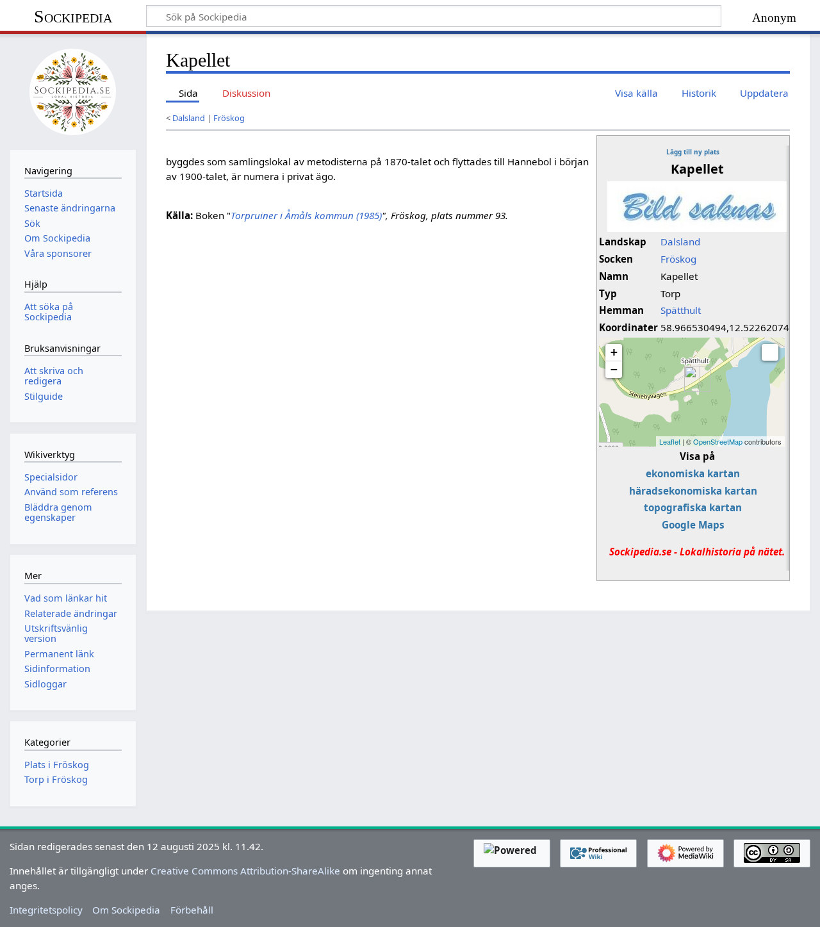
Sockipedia (73, 16)
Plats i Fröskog (56, 765)
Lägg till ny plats (692, 151)
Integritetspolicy (46, 909)
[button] (770, 352)
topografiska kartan (693, 507)
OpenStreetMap (717, 441)
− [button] (614, 369)
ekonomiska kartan (693, 473)
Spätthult (680, 310)
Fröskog (229, 118)
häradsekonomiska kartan (693, 490)
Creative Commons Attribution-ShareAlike (245, 870)
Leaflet (669, 441)
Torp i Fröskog (56, 779)
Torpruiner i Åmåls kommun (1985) (306, 215)
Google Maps (693, 524)
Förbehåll (191, 909)
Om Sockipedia (126, 909)
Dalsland (188, 118)
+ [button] (614, 352)
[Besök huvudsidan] (73, 90)
